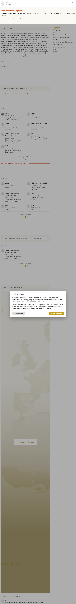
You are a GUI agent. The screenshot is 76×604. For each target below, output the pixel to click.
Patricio (15, 19)
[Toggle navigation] (73, 3)
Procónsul (23, 19)
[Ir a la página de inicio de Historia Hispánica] (9, 3)
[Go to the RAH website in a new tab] (2, 3)
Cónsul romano (6, 19)
